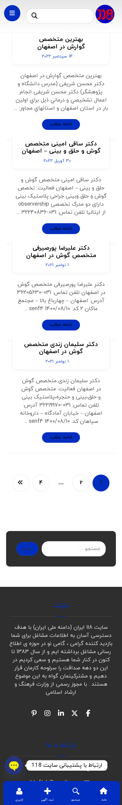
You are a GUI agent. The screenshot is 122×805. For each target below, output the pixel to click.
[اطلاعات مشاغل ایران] (105, 13)
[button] (35, 16)
